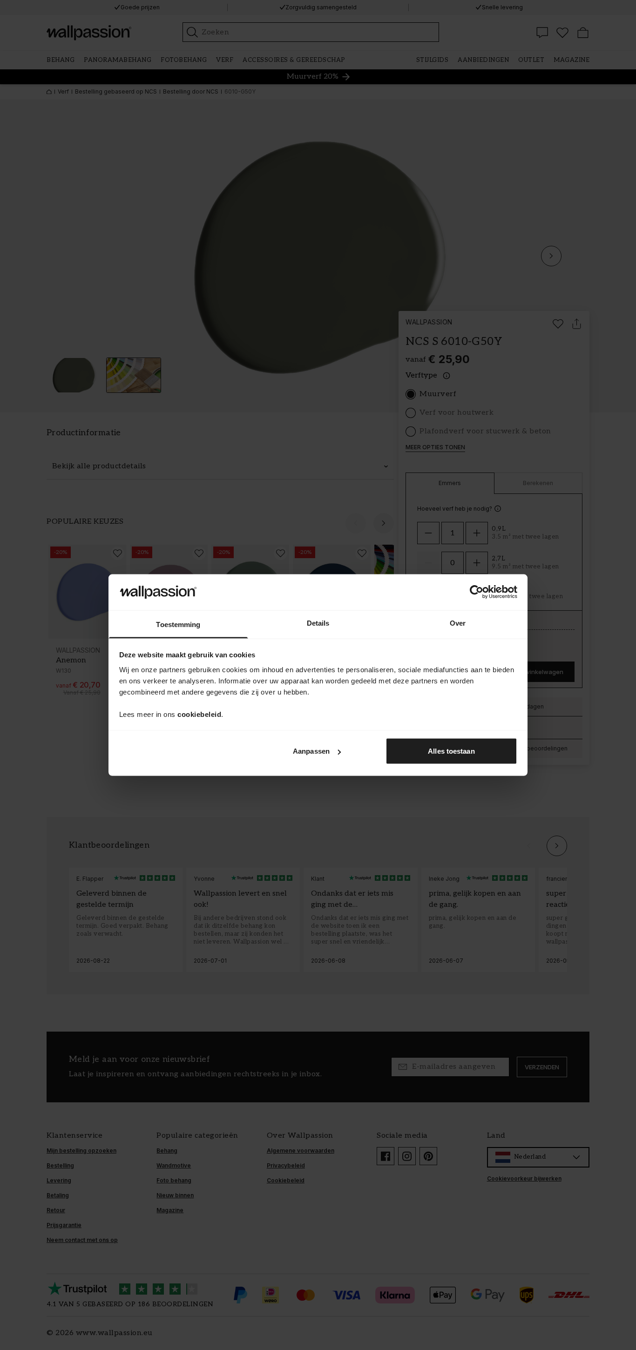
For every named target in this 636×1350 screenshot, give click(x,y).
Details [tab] (318, 623)
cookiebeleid (199, 714)
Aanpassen (311, 751)
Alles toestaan (451, 751)
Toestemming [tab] (178, 624)
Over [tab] (458, 623)
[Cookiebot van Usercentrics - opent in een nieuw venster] (476, 592)
